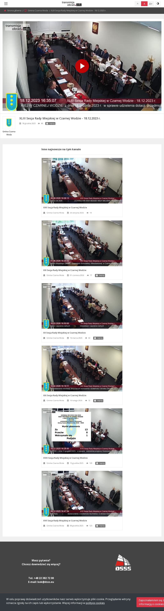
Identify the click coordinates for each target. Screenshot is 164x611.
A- (138, 3)
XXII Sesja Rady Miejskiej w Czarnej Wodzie (65, 207)
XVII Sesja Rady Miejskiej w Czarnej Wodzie (65, 520)
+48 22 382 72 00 (44, 578)
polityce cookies (95, 603)
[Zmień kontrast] (158, 3)
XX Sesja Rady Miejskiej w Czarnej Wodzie (64, 332)
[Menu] (6, 3)
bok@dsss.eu (45, 582)
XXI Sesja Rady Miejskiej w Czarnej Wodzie (64, 270)
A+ (150, 4)
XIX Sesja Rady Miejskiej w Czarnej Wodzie (64, 395)
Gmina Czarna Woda (38, 10)
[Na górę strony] (154, 591)
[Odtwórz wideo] (82, 66)
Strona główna (14, 10)
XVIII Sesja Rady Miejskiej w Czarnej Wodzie (65, 457)
